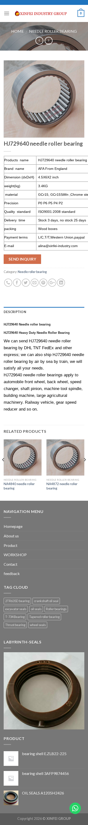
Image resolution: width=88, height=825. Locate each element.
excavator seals (15, 609)
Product (10, 545)
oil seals (36, 609)
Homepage (13, 526)
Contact (10, 564)
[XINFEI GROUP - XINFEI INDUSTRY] (43, 13)
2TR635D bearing (17, 601)
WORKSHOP (15, 554)
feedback (12, 573)
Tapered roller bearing (44, 617)
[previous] (3, 469)
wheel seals (38, 625)
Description (15, 312)
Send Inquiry (22, 259)
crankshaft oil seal (46, 601)
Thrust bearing (15, 625)
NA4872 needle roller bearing (61, 486)
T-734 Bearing (15, 617)
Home (17, 31)
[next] (84, 469)
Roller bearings (56, 609)
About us (11, 535)
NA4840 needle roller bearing (19, 486)
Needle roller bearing (53, 31)
